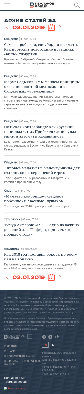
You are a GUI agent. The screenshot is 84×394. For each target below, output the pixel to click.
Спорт (8, 190)
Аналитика (11, 248)
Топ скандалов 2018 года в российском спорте (36, 201)
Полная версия (14, 378)
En (52, 345)
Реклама (9, 351)
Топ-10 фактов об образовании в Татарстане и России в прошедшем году (42, 175)
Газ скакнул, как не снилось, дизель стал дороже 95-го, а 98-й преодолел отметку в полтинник (41, 261)
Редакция (10, 346)
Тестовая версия (16, 382)
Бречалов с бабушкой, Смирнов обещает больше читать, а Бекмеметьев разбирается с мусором (41, 53)
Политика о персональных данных (22, 362)
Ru (45, 344)
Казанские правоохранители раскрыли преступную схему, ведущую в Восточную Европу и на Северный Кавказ (41, 137)
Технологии (12, 219)
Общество (11, 39)
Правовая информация (19, 356)
